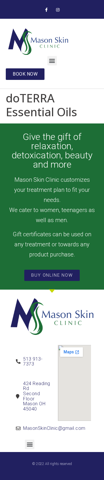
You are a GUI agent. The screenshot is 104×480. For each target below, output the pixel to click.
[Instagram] (57, 10)
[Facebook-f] (46, 10)
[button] (52, 60)
